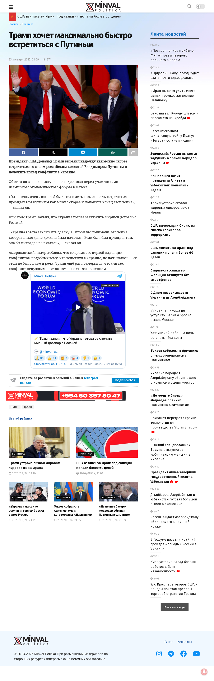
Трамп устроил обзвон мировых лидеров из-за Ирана (169, 207)
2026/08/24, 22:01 (91, 473)
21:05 (156, 345)
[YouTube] (196, 654)
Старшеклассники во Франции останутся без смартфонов (170, 275)
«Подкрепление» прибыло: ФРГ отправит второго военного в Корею (172, 55)
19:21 (156, 556)
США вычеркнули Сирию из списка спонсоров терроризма (172, 230)
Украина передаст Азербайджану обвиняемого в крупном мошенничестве (173, 377)
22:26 (156, 197)
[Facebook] (183, 654)
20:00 (156, 489)
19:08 (156, 578)
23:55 (156, 45)
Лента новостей (168, 34)
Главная (14, 24)
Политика (27, 24)
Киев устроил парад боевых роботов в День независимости (173, 566)
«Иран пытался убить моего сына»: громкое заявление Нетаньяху (172, 95)
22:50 (156, 147)
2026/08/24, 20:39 (113, 520)
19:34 (156, 533)
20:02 (156, 466)
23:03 (156, 125)
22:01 (156, 242)
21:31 (155, 304)
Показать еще (174, 607)
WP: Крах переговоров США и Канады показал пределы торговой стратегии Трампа (173, 589)
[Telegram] (171, 654)
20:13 (156, 439)
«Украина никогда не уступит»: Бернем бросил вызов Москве (26, 510)
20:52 (156, 367)
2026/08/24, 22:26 (23, 473)
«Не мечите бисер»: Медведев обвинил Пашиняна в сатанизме (114, 510)
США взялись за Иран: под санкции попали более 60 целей (171, 252)
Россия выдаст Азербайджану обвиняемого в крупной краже (174, 521)
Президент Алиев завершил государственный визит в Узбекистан (173, 477)
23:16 (156, 107)
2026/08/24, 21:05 (68, 520)
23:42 (156, 67)
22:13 (156, 219)
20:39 (156, 389)
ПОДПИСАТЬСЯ (125, 380)
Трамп (28, 407)
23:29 (156, 85)
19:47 (156, 511)
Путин (14, 407)
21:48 (156, 264)
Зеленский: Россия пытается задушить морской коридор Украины (173, 158)
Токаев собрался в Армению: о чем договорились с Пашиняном (73, 16)
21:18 (156, 327)
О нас (168, 642)
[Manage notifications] (204, 671)
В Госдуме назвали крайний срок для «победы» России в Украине (173, 544)
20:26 (156, 412)
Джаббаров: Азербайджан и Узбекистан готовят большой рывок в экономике (173, 499)
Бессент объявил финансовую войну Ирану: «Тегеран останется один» (172, 135)
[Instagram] (159, 654)
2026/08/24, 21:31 (23, 520)
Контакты (184, 642)
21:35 (156, 287)
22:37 (156, 170)
